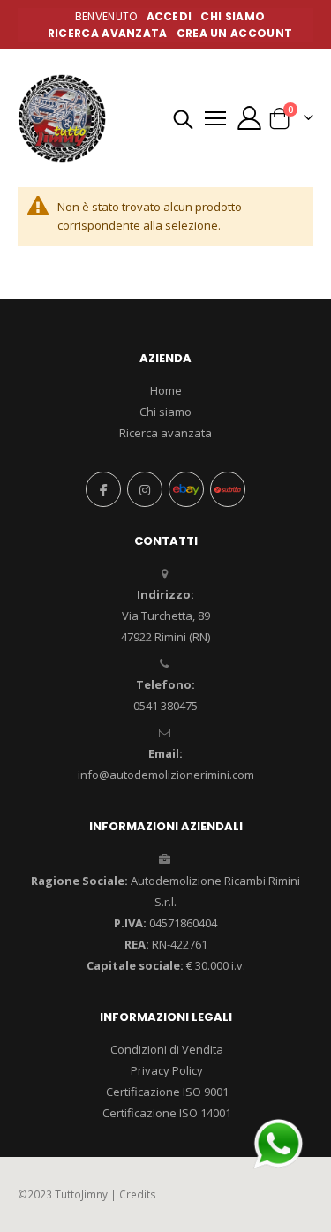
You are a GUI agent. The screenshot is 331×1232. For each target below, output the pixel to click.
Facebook (103, 489)
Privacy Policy (167, 1070)
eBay (186, 489)
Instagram (144, 489)
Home (166, 390)
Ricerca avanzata (108, 33)
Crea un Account (235, 33)
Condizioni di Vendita (166, 1049)
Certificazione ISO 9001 (167, 1092)
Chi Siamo (232, 16)
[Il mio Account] (249, 118)
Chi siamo (165, 411)
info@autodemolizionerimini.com (166, 774)
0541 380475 (165, 706)
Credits (137, 1194)
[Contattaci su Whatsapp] (278, 1142)
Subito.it (227, 489)
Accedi (169, 16)
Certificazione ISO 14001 (166, 1113)
